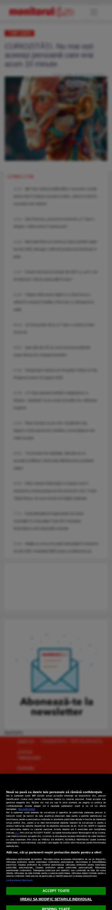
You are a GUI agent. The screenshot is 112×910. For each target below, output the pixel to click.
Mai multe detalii (26, 809)
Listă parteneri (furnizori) (19, 880)
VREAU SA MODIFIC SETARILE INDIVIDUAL (56, 899)
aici (17, 832)
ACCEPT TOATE (56, 891)
